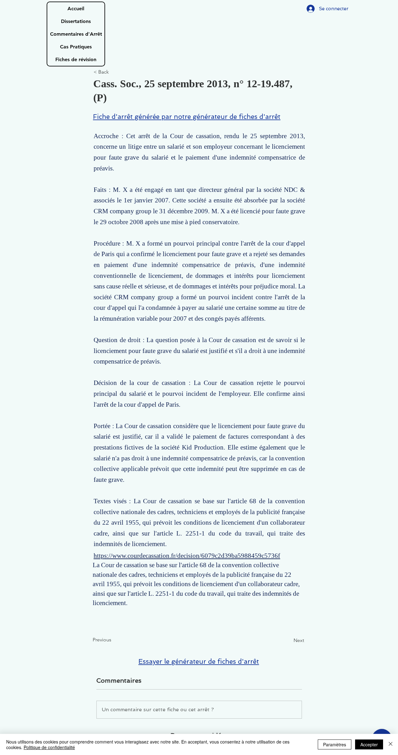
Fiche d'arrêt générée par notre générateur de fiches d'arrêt (186, 116)
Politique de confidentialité (49, 747)
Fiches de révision (75, 59)
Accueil (75, 8)
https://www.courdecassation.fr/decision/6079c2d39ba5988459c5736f (187, 555)
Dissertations (76, 21)
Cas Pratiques (76, 47)
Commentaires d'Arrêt (76, 34)
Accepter (369, 744)
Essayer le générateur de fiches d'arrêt (198, 661)
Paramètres (334, 744)
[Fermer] (390, 744)
